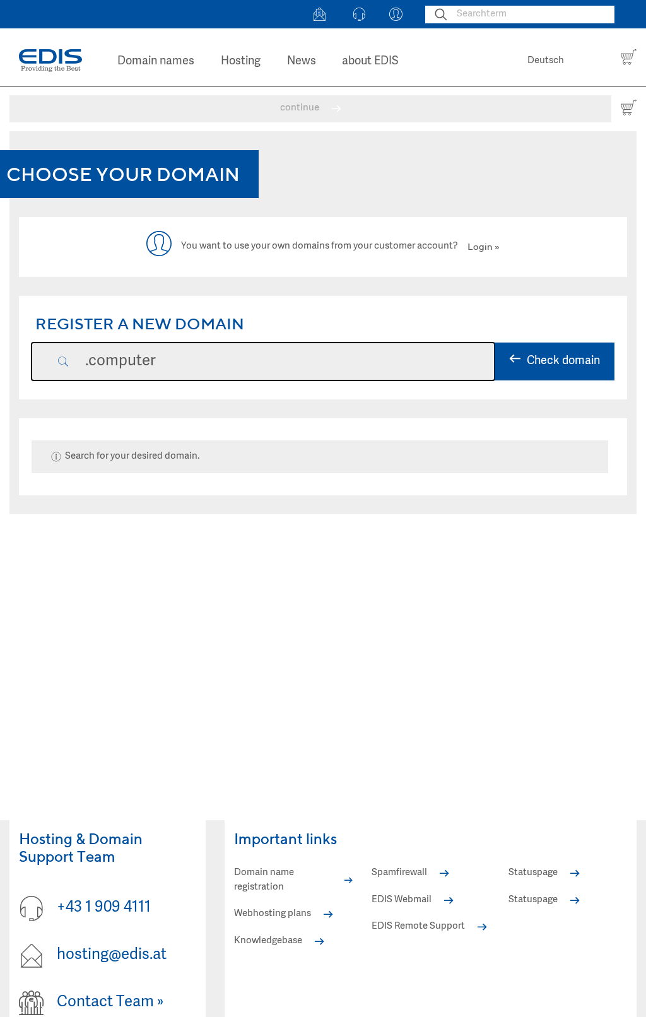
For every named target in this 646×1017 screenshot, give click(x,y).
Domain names (155, 61)
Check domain (563, 361)
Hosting (241, 61)
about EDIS (370, 61)
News (301, 61)
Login (480, 246)
